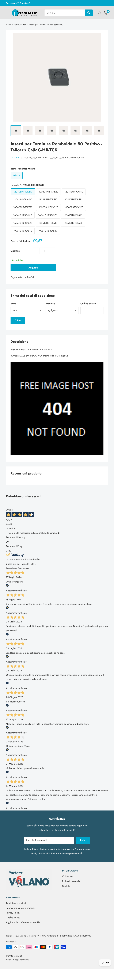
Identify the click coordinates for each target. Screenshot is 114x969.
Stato (13, 303)
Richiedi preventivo (71, 881)
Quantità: (15, 250)
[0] (105, 13)
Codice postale (88, 303)
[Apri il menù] (7, 13)
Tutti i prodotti (20, 24)
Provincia (50, 303)
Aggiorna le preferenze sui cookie (23, 922)
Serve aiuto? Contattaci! (18, 3)
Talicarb (15, 157)
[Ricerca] (89, 12)
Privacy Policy (39, 849)
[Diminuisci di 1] (36, 251)
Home (8, 24)
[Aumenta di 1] (52, 251)
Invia (82, 840)
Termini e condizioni (16, 903)
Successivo (23, 568)
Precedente (11, 568)
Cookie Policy (13, 917)
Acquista (33, 267)
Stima (18, 320)
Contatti (66, 886)
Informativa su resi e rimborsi (20, 908)
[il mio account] (99, 12)
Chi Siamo (67, 876)
